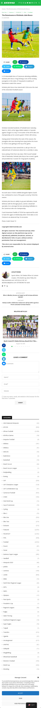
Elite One (21, 517)
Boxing (21, 476)
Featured (21, 530)
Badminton (21, 456)
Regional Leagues (21, 607)
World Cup (21, 665)
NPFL (21, 587)
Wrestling (21, 669)
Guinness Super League (21, 554)
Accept (20, 693)
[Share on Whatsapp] (4, 354)
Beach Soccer (21, 464)
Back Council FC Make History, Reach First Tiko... (20, 341)
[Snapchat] (32, 3)
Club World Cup (21, 501)
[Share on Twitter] (4, 350)
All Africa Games (21, 435)
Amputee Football (21, 439)
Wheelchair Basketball (21, 657)
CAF (21, 480)
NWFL (21, 591)
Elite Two (21, 521)
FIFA (21, 538)
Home (3, 9)
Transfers (21, 632)
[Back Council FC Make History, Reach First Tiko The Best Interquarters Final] (20, 326)
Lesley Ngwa (16, 272)
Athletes (21, 443)
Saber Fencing (21, 616)
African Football (21, 431)
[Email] (30, 3)
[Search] (39, 3)
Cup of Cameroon (21, 505)
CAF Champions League (21, 484)
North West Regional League (21, 583)
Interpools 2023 (21, 562)
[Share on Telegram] (4, 359)
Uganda (21, 636)
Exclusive (21, 525)
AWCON (21, 452)
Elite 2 (21, 513)
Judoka (21, 566)
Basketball (21, 460)
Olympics (21, 595)
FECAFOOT (21, 534)
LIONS (21, 575)
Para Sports (21, 599)
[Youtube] (27, 3)
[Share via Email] (4, 363)
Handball (21, 558)
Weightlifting (21, 653)
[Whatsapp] (34, 3)
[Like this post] (15, 62)
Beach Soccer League (21, 468)
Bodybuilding (21, 472)
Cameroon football (21, 493)
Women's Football (21, 661)
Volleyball (21, 648)
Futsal (21, 550)
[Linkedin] (25, 3)
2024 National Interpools (21, 423)
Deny (20, 698)
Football (21, 542)
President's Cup (21, 603)
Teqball (21, 628)
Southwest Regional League (21, 620)
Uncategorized (21, 640)
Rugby (21, 612)
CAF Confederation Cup (21, 489)
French (21, 546)
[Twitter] (21, 3)
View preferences (20, 703)
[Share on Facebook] (4, 345)
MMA (21, 579)
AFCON (21, 427)
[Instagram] (23, 3)
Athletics (21, 448)
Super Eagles (21, 624)
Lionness (21, 571)
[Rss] (36, 3)
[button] (38, 677)
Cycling (21, 509)
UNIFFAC (21, 644)
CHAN (21, 497)
